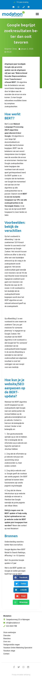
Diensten (6, 635)
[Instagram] (23, 667)
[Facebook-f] (14, 667)
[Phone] (23, 7)
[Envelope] (13, 7)
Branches (7, 638)
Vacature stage (9, 651)
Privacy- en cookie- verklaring (21, 675)
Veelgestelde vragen (11, 645)
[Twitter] (19, 667)
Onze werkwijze (9, 632)
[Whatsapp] (18, 7)
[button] (37, 13)
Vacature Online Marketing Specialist (17, 648)
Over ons (6, 641)
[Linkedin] (28, 7)
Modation (7, 616)
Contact (6, 654)
